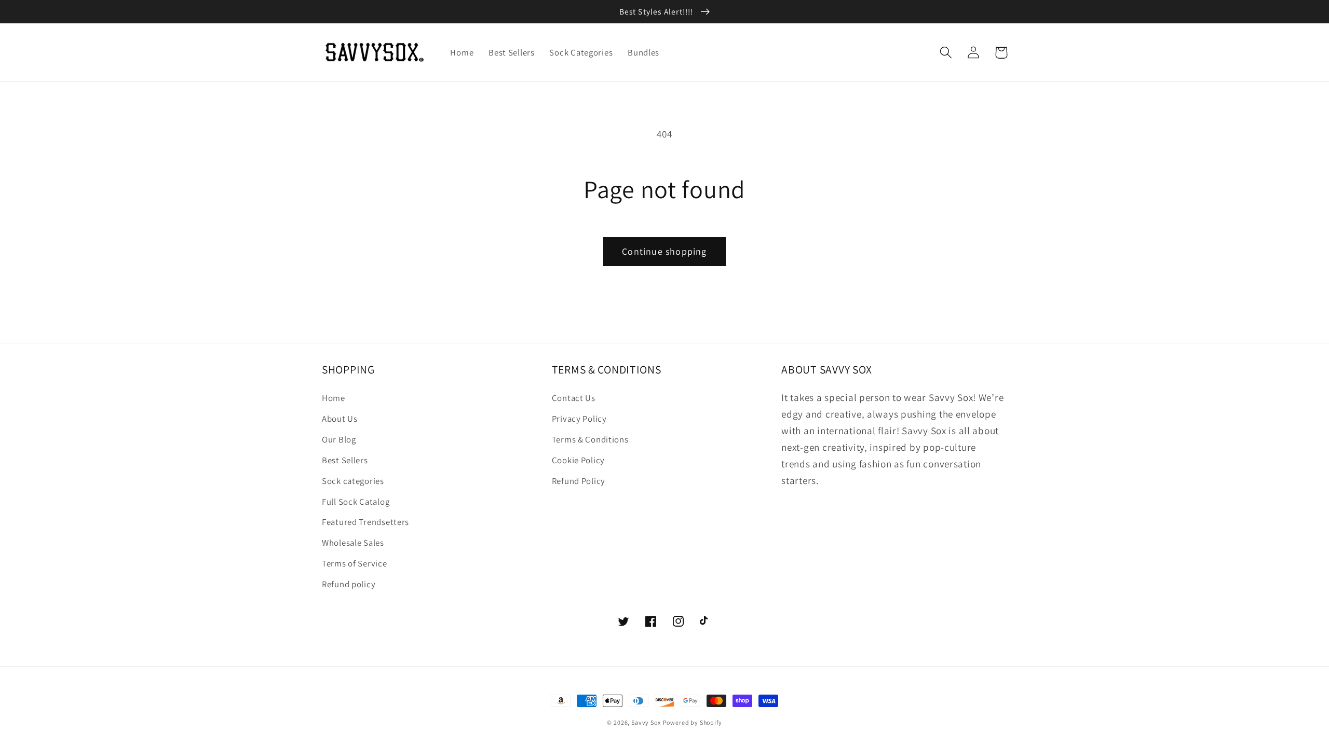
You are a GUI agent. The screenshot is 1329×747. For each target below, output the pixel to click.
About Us (340, 418)
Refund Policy (578, 481)
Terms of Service (354, 563)
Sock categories (353, 481)
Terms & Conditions (590, 439)
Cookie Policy (578, 460)
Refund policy (348, 584)
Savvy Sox (646, 722)
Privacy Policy (579, 418)
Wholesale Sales (353, 542)
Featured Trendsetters (365, 522)
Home (333, 398)
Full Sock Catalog (355, 501)
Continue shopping (664, 251)
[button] (946, 52)
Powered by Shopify (692, 722)
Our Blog (339, 439)
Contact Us (573, 398)
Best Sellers (345, 460)
